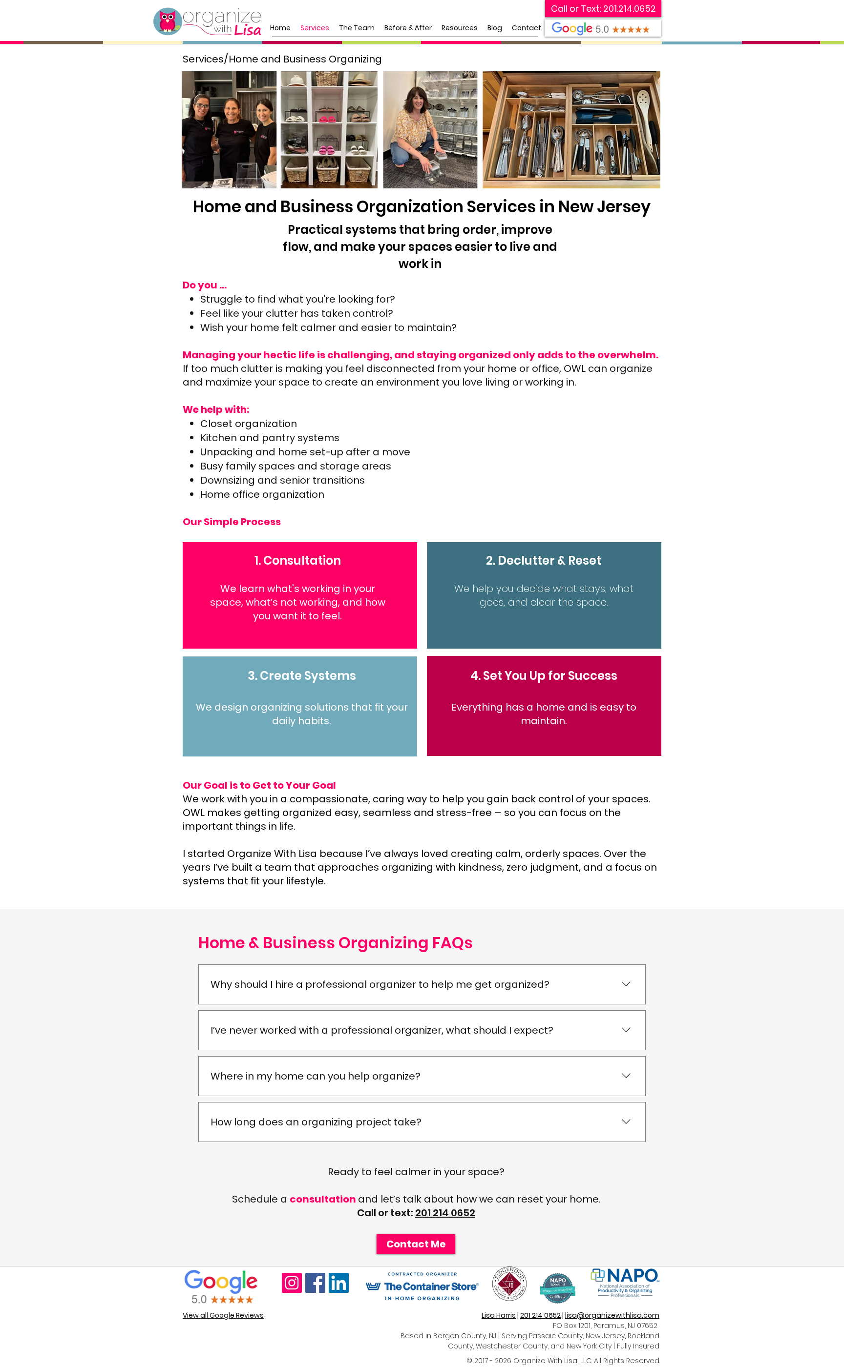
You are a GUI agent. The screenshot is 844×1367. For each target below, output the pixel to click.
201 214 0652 (445, 1213)
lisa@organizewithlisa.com (612, 1315)
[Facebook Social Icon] (315, 1283)
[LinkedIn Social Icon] (339, 1283)
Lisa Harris (499, 1315)
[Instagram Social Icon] (292, 1283)
